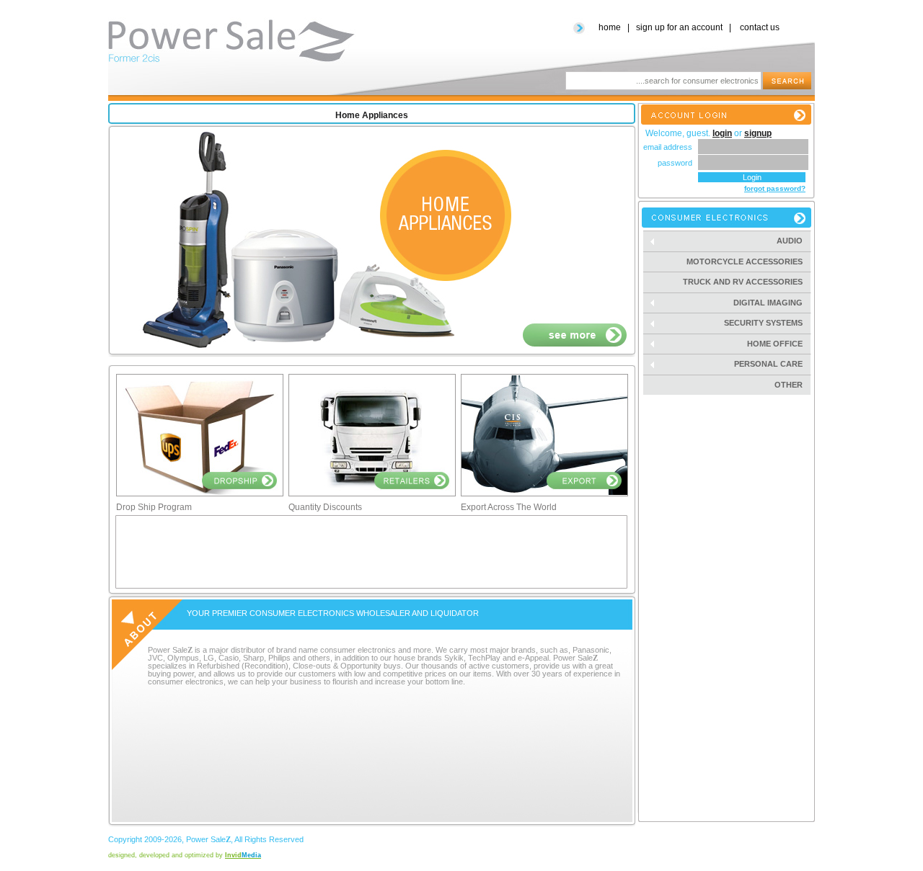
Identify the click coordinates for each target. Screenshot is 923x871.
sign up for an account (679, 27)
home (610, 27)
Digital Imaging (772, 303)
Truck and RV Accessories (743, 281)
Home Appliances (371, 115)
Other (788, 384)
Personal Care (772, 364)
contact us (760, 27)
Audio (794, 241)
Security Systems (767, 323)
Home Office (779, 344)
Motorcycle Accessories (744, 261)
